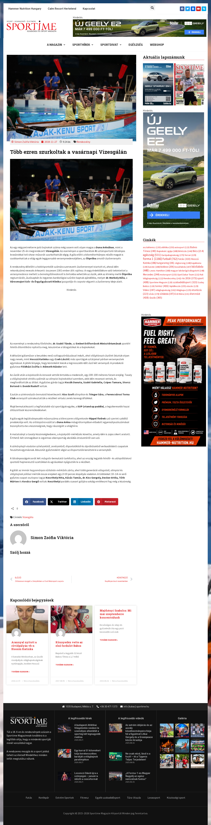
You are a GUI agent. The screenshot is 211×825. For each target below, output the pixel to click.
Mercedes (151, 271)
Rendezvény (83, 141)
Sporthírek (81, 45)
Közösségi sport (176, 797)
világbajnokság (166, 286)
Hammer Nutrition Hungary (24, 8)
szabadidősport (185, 278)
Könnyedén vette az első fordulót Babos (69, 643)
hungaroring (165, 259)
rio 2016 (189, 275)
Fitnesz (84, 797)
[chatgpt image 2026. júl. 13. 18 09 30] (173, 377)
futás (184, 255)
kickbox (167, 263)
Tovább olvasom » (20, 671)
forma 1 (152, 255)
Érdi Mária (181, 290)
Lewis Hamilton (159, 267)
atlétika (167, 244)
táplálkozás (177, 282)
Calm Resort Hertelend (62, 8)
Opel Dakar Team (188, 271)
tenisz (162, 282)
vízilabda (167, 290)
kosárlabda (183, 263)
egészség (152, 251)
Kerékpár (44, 797)
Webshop (157, 45)
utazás (192, 282)
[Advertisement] (71, 315)
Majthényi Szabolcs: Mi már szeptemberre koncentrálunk (115, 614)
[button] (152, 7)
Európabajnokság (172, 251)
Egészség (136, 45)
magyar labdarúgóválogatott (187, 267)
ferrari (190, 251)
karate (154, 263)
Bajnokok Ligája (167, 247)
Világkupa (183, 286)
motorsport (168, 271)
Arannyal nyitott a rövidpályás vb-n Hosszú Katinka (24, 645)
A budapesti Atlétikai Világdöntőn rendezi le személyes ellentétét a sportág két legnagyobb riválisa (87, 731)
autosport (182, 244)
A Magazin (54, 45)
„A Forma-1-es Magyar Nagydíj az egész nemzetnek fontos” (137, 776)
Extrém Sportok (65, 797)
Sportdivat (109, 45)
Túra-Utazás (134, 797)
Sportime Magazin (160, 278)
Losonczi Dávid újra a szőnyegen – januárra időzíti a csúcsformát (86, 776)
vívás (154, 290)
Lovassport (154, 797)
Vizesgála (28, 517)
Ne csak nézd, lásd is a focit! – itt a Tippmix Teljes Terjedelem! (137, 756)
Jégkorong (183, 259)
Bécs (198, 247)
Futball (170, 255)
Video (149, 286)
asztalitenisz (152, 244)
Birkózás (185, 247)
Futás (29, 797)
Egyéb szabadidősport (107, 797)
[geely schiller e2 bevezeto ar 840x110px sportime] (139, 27)
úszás (155, 294)
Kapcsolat (89, 8)
